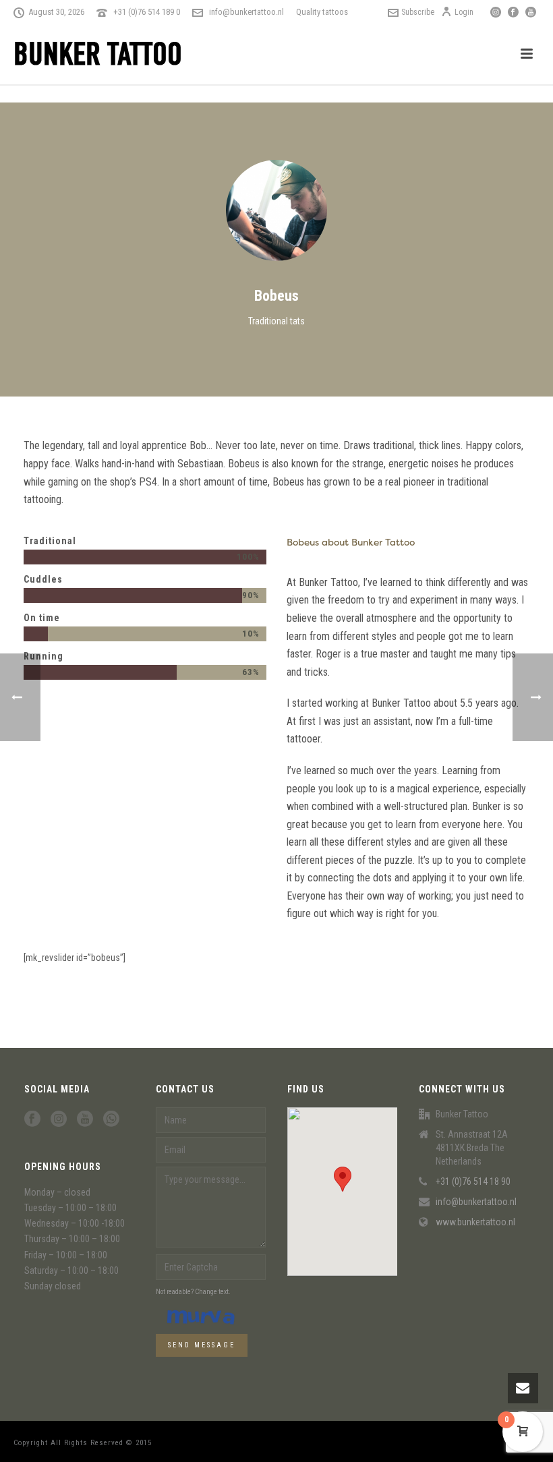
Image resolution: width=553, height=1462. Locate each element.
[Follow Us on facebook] (32, 1119)
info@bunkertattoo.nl (246, 12)
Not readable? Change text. (193, 1291)
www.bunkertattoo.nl (475, 1222)
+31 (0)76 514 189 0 (146, 12)
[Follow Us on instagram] (59, 1119)
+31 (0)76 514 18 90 (473, 1181)
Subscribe (417, 12)
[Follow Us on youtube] (85, 1119)
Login (464, 12)
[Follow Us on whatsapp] (111, 1119)
